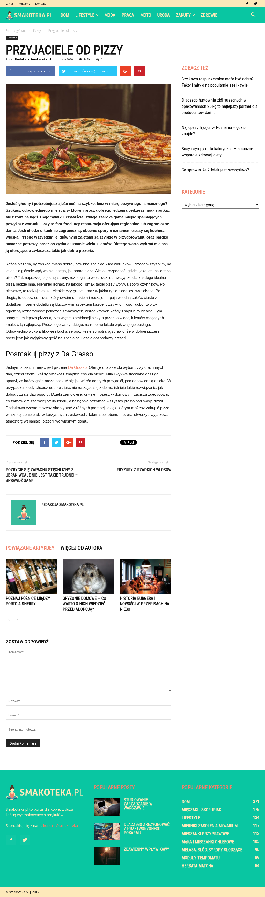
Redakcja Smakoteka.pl (33, 59)
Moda (109, 15)
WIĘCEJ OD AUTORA (81, 548)
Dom (65, 15)
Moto (145, 15)
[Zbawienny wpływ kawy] (107, 856)
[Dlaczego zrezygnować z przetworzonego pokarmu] (107, 831)
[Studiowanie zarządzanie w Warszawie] (107, 807)
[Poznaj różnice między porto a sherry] (31, 576)
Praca (128, 15)
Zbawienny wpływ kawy (146, 849)
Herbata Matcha (197, 865)
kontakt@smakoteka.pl (62, 825)
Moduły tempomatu (201, 857)
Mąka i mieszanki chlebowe (208, 841)
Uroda (163, 15)
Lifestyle (84, 15)
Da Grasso (77, 367)
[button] (253, 15)
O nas (9, 3)
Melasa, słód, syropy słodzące (212, 849)
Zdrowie (209, 15)
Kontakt (40, 3)
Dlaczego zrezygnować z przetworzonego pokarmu (147, 828)
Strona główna (16, 30)
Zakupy (183, 15)
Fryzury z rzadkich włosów (144, 469)
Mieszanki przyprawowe (205, 833)
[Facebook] (247, 3)
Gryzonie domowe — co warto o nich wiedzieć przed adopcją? (84, 604)
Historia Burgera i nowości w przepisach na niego (144, 604)
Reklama (24, 3)
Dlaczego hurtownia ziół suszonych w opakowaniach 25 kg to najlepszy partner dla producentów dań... (219, 106)
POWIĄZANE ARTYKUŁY (30, 548)
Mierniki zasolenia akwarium (210, 825)
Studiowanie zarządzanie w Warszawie (138, 803)
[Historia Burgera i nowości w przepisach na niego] (145, 576)
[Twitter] (255, 3)
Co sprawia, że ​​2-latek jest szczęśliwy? (215, 169)
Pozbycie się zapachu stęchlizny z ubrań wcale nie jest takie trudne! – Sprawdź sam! (42, 475)
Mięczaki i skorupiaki (202, 809)
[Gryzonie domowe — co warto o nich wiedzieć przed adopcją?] (88, 576)
